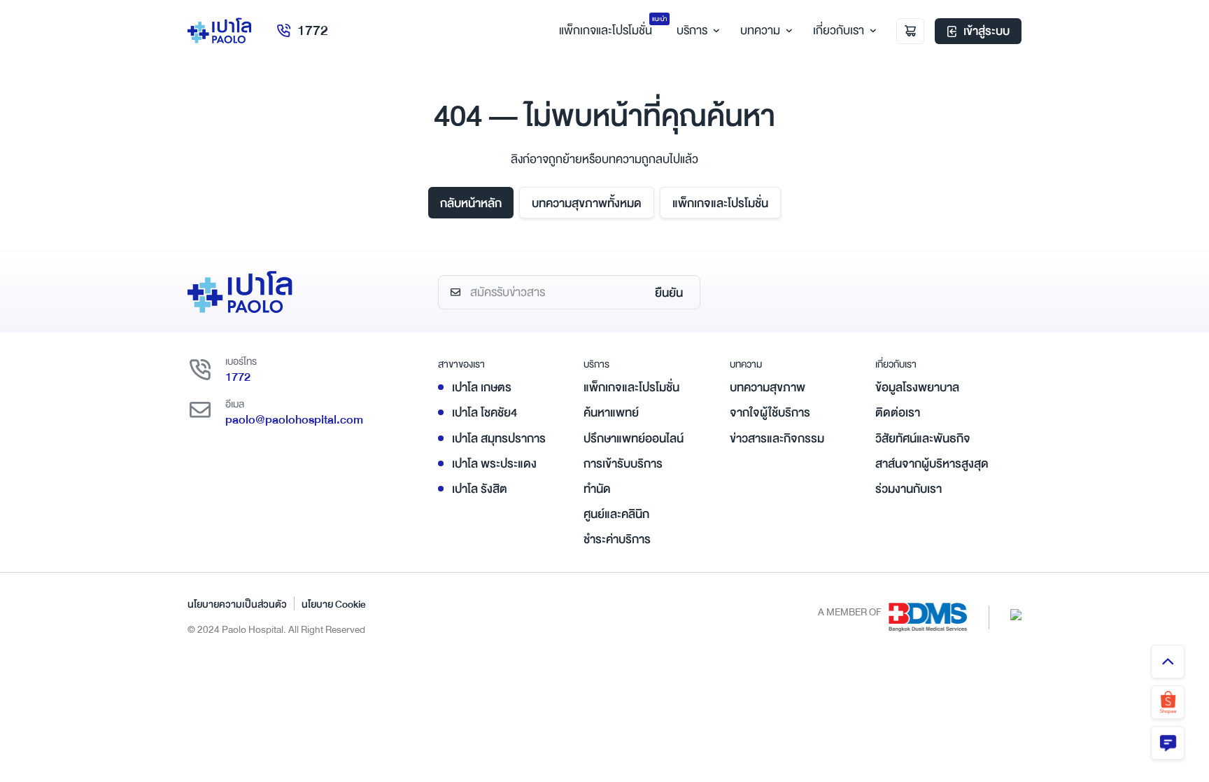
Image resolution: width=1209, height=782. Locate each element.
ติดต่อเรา (897, 413)
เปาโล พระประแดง (494, 464)
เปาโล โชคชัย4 (484, 413)
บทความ (760, 30)
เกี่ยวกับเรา (838, 30)
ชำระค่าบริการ (617, 539)
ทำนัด (597, 489)
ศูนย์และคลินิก (616, 514)
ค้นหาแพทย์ (611, 413)
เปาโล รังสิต (479, 489)
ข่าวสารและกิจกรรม (777, 438)
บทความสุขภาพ (767, 387)
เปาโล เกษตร (481, 387)
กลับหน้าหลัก (471, 203)
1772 (312, 30)
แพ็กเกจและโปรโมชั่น (720, 203)
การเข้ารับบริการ (623, 464)
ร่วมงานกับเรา (908, 489)
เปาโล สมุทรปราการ (499, 438)
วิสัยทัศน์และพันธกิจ (922, 438)
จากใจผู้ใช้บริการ (770, 413)
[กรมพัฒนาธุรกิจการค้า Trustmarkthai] (1015, 613)
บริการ (692, 30)
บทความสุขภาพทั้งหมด (587, 203)
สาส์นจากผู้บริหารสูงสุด (932, 464)
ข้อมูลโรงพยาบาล (917, 387)
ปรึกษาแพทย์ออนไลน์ (634, 438)
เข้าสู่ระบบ (986, 31)
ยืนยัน (669, 293)
